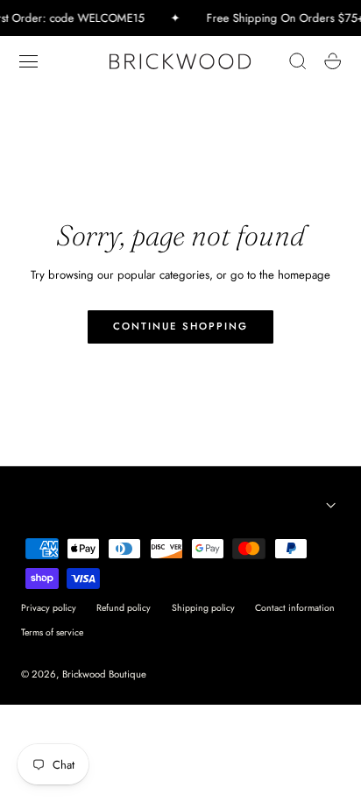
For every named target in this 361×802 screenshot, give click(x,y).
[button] (29, 61)
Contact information (295, 607)
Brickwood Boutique (104, 674)
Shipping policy (203, 607)
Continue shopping (180, 326)
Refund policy (123, 607)
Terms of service (52, 632)
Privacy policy (48, 607)
